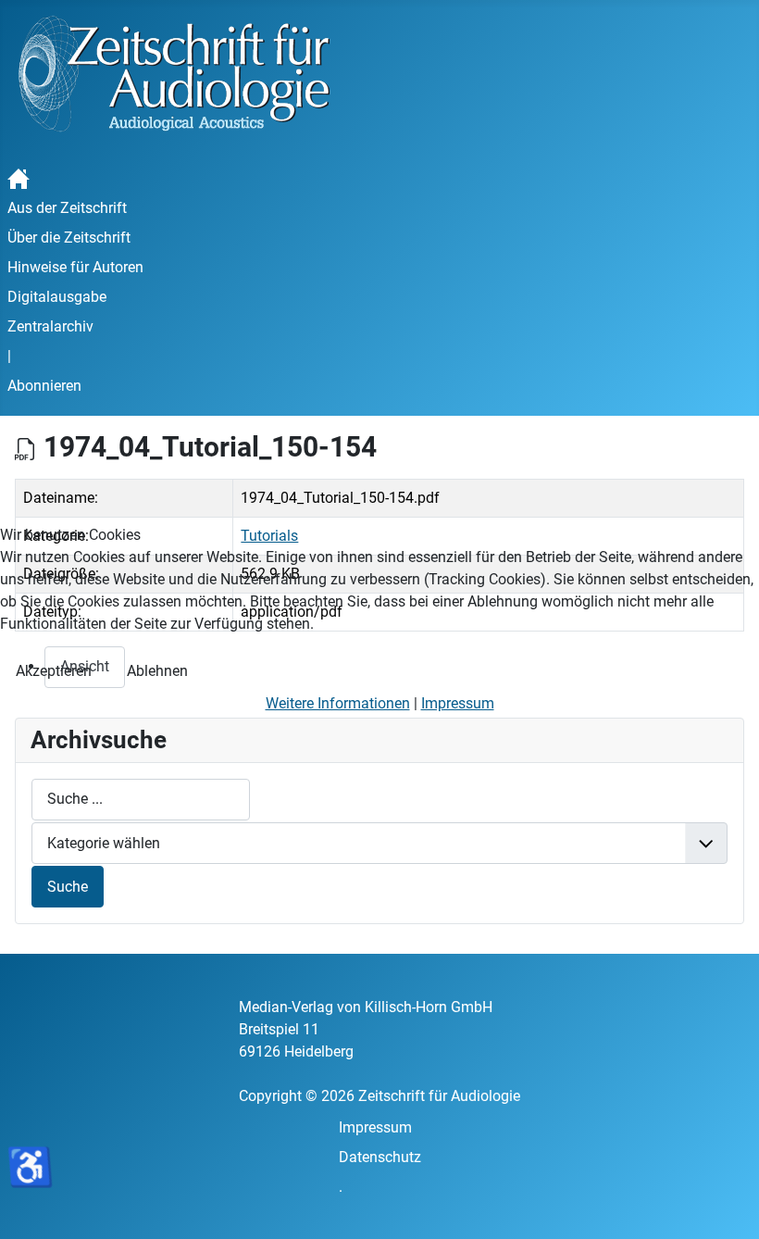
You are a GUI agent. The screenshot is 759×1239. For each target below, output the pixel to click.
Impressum (457, 703)
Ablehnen (157, 671)
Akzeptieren (54, 671)
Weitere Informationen (338, 703)
